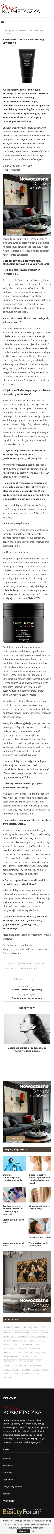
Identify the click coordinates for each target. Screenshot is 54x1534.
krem (6, 1340)
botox (17, 1328)
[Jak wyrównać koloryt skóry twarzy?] (40, 1194)
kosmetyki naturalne (38, 1336)
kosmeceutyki (25, 963)
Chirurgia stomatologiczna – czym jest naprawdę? (13, 1178)
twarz (16, 1369)
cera (36, 1328)
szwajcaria (9, 968)
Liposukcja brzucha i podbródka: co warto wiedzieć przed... (27, 1049)
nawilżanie (22, 1349)
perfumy (29, 1353)
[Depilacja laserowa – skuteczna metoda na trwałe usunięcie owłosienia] (14, 1194)
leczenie (41, 1340)
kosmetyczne (9, 1336)
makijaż (7, 1344)
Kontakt (6, 1493)
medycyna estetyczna (30, 1344)
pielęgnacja (40, 1353)
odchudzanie (35, 1349)
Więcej (35, 1531)
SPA (14, 1365)
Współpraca (8, 1465)
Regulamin (8, 1479)
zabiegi (6, 1373)
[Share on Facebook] (35, 979)
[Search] (51, 22)
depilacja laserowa (22, 1332)
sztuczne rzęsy (35, 1365)
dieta (35, 1332)
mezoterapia (9, 1349)
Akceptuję (23, 1531)
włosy (36, 1369)
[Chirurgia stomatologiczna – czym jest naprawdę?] (14, 1163)
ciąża (43, 1328)
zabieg (45, 1369)
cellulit (27, 1328)
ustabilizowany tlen (26, 968)
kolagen (44, 1332)
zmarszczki (28, 1373)
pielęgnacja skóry (11, 1357)
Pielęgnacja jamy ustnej (40, 1237)
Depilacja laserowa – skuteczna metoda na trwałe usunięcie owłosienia (13, 1210)
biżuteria (7, 1328)
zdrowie (17, 1373)
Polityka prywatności (13, 1486)
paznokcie (8, 1353)
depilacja (7, 1332)
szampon (22, 1365)
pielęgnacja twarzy (29, 1357)
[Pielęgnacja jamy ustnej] (40, 1226)
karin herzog (10, 963)
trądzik (7, 1369)
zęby (38, 1373)
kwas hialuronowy (19, 1340)
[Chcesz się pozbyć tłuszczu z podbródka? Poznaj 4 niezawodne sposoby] (40, 1163)
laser (32, 1340)
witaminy (26, 1369)
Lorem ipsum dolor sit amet (13, 1221)
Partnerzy (7, 1472)
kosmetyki (40, 963)
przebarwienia (9, 1361)
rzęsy (39, 1361)
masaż (16, 1344)
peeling (19, 1353)
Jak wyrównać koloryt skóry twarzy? (39, 1207)
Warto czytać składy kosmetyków (38, 1244)
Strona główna (9, 30)
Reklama (7, 1458)
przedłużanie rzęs (26, 1361)
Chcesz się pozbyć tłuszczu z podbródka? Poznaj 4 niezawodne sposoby (39, 1179)
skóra (6, 1365)
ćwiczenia (8, 1377)
